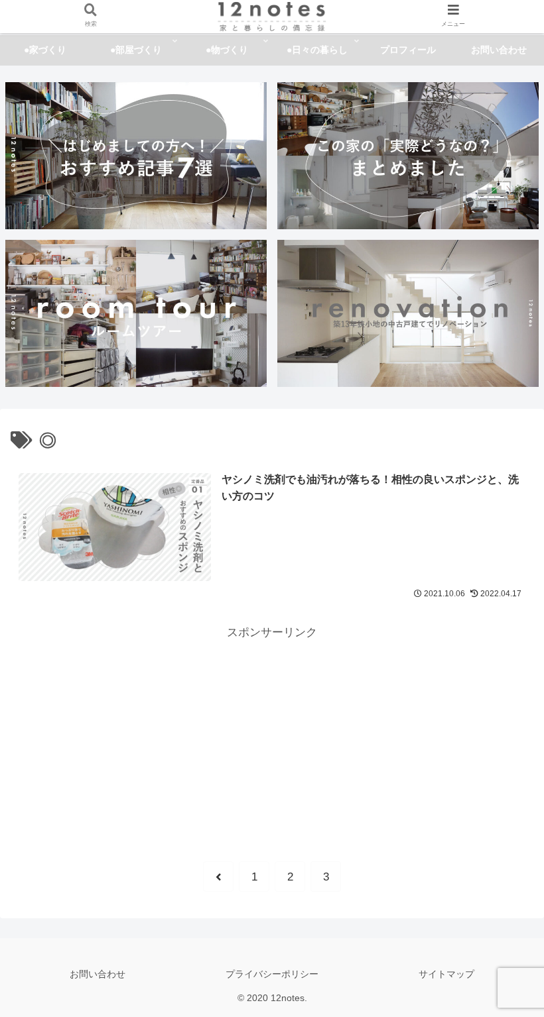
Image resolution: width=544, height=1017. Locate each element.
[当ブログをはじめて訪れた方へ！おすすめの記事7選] (136, 155)
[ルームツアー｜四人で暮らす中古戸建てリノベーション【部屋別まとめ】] (136, 313)
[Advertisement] (272, 736)
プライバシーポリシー (272, 974)
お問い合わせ (97, 974)
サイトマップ (446, 974)
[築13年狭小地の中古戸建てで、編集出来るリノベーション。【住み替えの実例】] (408, 313)
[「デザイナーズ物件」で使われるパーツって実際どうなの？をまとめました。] (408, 155)
